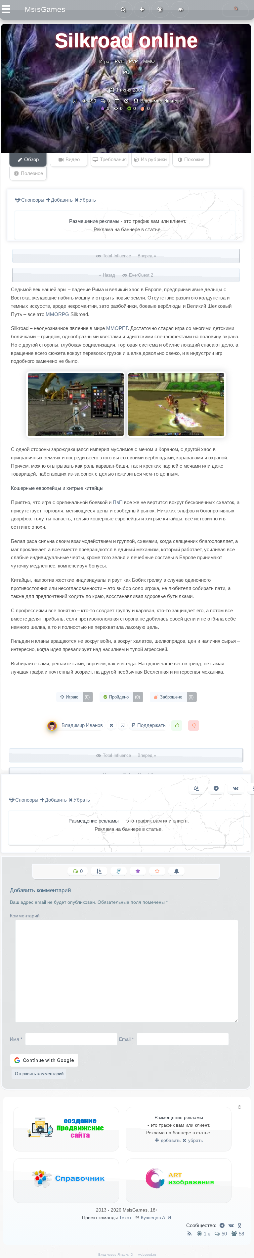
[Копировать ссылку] (196, 788)
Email (126, 1039)
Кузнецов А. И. (156, 1217)
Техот (125, 1217)
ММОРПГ (117, 328)
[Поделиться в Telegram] (216, 788)
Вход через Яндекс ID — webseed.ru (127, 1254)
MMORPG (57, 314)
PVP (133, 61)
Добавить (62, 200)
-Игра (103, 61)
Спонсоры (32, 200)
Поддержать (151, 725)
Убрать (87, 200)
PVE (119, 61)
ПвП (118, 502)
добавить (170, 1140)
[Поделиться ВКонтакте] (236, 788)
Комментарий (25, 915)
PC (126, 72)
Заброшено (176, 697)
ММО (149, 61)
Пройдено (124, 697)
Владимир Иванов (160, 100)
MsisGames (45, 9)
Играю (77, 697)
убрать (195, 1140)
